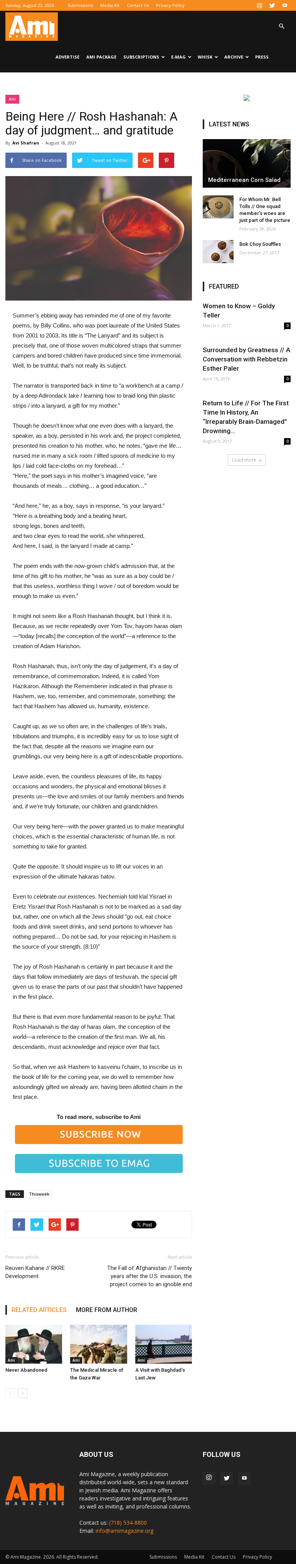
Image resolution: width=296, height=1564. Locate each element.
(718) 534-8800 (128, 1522)
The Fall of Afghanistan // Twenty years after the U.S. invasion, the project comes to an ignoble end (149, 1276)
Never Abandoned (26, 1370)
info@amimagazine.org (124, 1530)
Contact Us (138, 5)
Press (262, 57)
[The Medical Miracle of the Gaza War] (98, 1344)
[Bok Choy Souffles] (218, 251)
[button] (281, 26)
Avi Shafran (25, 143)
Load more (244, 460)
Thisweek (39, 1194)
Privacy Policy (170, 5)
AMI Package (101, 57)
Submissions (80, 5)
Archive (233, 57)
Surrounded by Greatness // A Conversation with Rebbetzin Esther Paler (246, 359)
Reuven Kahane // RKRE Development (35, 1272)
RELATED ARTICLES (39, 1310)
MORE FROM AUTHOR (106, 1310)
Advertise (67, 57)
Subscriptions (141, 57)
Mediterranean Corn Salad (244, 179)
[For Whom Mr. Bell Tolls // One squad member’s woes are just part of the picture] (218, 206)
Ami (12, 99)
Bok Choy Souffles (260, 244)
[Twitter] (272, 5)
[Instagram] (259, 5)
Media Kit (109, 5)
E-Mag (178, 57)
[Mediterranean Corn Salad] (247, 163)
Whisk (205, 57)
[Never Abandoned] (33, 1344)
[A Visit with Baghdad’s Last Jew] (163, 1344)
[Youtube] (285, 5)
